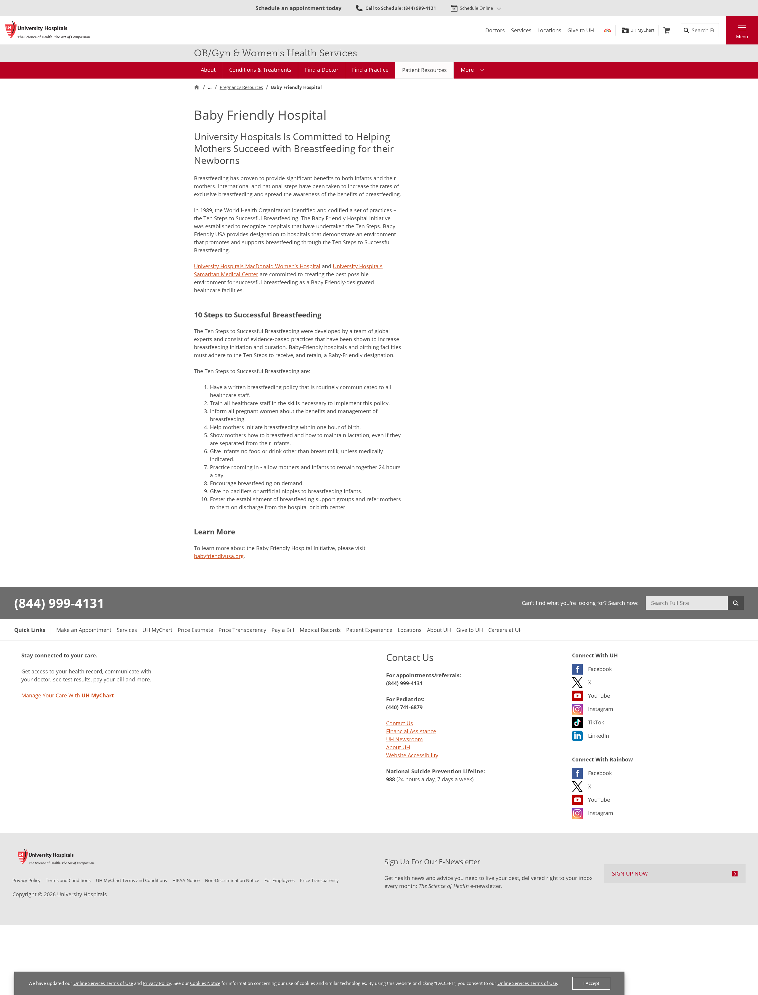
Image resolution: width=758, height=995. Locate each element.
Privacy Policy (157, 983)
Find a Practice (370, 69)
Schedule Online (476, 8)
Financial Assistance (411, 731)
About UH (398, 747)
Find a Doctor (321, 69)
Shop (667, 30)
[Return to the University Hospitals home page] (48, 30)
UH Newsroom (404, 739)
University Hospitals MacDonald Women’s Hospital (257, 266)
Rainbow (607, 30)
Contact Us (399, 723)
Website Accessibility (412, 755)
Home (196, 87)
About (208, 69)
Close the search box (722, 30)
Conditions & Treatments (260, 69)
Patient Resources (424, 70)
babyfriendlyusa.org (219, 556)
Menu (742, 36)
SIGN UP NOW (630, 873)
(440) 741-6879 (404, 707)
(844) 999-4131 (59, 602)
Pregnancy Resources (241, 87)
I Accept (591, 983)
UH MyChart (642, 30)
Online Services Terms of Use (103, 983)
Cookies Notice (205, 983)
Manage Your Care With (67, 695)
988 (390, 779)
